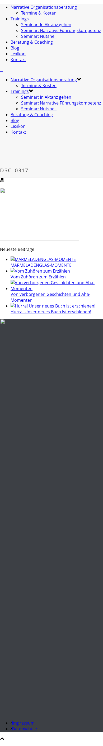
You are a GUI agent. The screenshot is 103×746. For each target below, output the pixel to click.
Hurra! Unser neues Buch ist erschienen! (51, 312)
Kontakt (18, 59)
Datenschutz (24, 729)
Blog (15, 48)
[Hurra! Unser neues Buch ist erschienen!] (53, 306)
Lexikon (18, 54)
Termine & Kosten (39, 13)
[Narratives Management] (1, 70)
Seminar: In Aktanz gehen (46, 25)
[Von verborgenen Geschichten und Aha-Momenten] (57, 288)
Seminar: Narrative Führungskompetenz (61, 30)
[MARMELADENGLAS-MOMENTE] (43, 259)
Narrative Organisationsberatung (44, 7)
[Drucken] (2, 181)
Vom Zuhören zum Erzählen (38, 277)
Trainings (20, 19)
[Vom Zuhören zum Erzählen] (40, 271)
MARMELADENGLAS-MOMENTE (41, 265)
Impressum (23, 723)
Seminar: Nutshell (39, 36)
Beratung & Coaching (32, 42)
